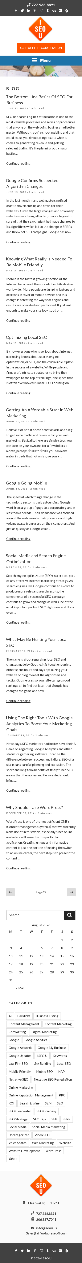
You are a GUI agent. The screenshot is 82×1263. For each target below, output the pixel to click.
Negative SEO (18, 1079)
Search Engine (30, 1103)
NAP (61, 1071)
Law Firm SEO (18, 1063)
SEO (60, 1103)
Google (14, 1040)
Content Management (24, 1024)
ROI (11, 1103)
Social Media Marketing (48, 1127)
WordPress (53, 1151)
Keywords (60, 1056)
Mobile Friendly (20, 1071)
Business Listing (47, 1016)
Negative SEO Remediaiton (53, 1079)
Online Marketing (21, 1087)
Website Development (24, 1151)
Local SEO (64, 1063)
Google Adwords (20, 1048)
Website (65, 1143)
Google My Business (52, 1048)
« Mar (20, 988)
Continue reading (18, 163)
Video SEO (42, 1135)
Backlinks (23, 1016)
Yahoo (13, 1158)
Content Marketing (58, 1024)
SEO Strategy (18, 1119)
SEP (54, 1119)
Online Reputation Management (31, 1095)
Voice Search (17, 1143)
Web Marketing (43, 1143)
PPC (62, 1095)
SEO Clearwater (20, 1111)
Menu (45, 60)
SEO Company (46, 1111)
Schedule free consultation (41, 47)
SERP (66, 1119)
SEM (48, 1103)
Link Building (42, 1063)
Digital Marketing (44, 1032)
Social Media (17, 1127)
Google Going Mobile (26, 482)
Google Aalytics (36, 1040)
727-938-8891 (43, 5)
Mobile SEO (44, 1071)
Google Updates (20, 1056)
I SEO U (42, 1056)
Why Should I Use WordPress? (34, 807)
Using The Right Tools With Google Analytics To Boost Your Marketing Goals (39, 723)
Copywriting (17, 1032)
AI (10, 1016)
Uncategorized (19, 1135)
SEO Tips (39, 1119)
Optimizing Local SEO (26, 337)
